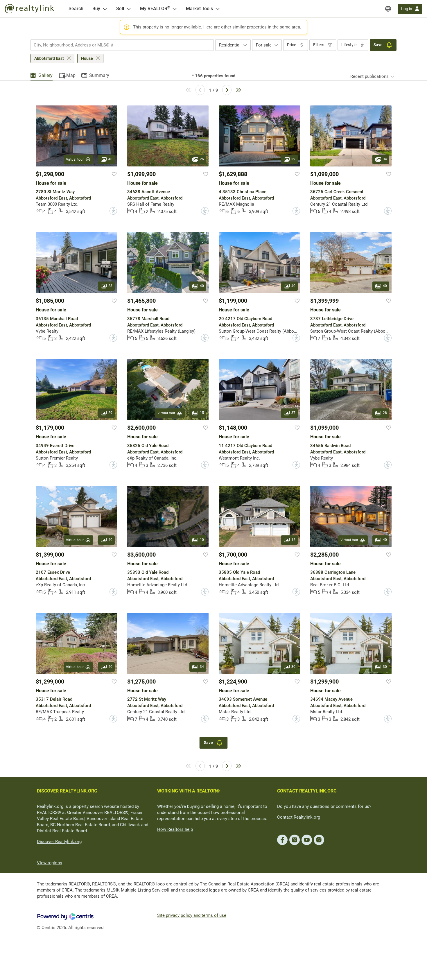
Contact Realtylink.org (298, 817)
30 (293, 667)
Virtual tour (75, 159)
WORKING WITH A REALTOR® (188, 791)
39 (293, 159)
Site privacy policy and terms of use (191, 915)
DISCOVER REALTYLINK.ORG (67, 791)
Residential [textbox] (230, 45)
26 (202, 159)
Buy (96, 8)
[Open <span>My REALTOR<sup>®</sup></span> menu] (174, 8)
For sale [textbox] (264, 45)
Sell (120, 8)
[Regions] (388, 8)
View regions (49, 862)
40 (110, 159)
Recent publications (369, 76)
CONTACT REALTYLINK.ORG (307, 791)
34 (385, 159)
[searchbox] (118, 45)
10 (202, 540)
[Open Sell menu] (128, 8)
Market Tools (199, 8)
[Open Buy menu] (105, 8)
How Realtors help (175, 829)
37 (293, 413)
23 (110, 286)
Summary (99, 75)
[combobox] (122, 45)
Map (71, 75)
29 (110, 413)
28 (385, 413)
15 (202, 413)
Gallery (45, 75)
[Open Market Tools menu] (217, 8)
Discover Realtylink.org (59, 841)
